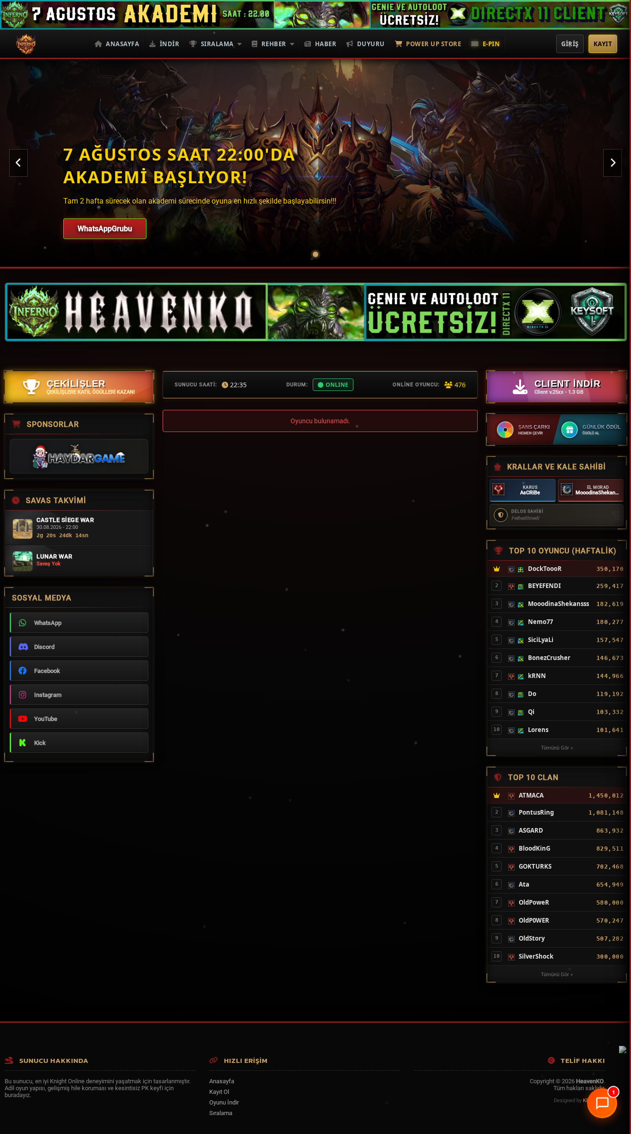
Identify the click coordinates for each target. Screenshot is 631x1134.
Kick (40, 742)
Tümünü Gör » (557, 748)
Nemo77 (540, 622)
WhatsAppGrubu (105, 228)
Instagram (47, 694)
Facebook (47, 670)
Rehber (273, 44)
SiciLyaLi (540, 640)
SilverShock (536, 956)
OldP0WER (534, 920)
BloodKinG (534, 848)
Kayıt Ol (219, 1091)
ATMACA (531, 795)
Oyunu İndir (224, 1102)
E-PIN (491, 44)
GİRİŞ (570, 44)
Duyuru (371, 44)
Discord (44, 646)
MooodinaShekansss (600, 493)
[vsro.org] (622, 1051)
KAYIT (603, 44)
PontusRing (536, 812)
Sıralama (217, 44)
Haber (326, 44)
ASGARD (531, 830)
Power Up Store (433, 44)
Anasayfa (122, 44)
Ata (524, 884)
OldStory (532, 938)
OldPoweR (534, 902)
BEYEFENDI (544, 586)
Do (532, 694)
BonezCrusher (549, 658)
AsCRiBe (530, 493)
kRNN (537, 676)
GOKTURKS (535, 866)
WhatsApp (47, 622)
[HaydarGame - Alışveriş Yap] (79, 456)
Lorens (538, 730)
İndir (170, 44)
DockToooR (545, 568)
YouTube (45, 718)
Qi (531, 712)
